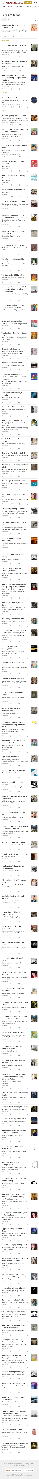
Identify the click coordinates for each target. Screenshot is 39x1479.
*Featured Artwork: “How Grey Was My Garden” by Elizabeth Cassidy (14, 1036)
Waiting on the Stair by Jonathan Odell (15, 466)
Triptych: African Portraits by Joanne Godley (14, 1179)
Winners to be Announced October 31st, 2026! (15, 101)
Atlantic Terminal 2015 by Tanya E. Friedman (14, 797)
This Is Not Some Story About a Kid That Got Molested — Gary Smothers (14, 376)
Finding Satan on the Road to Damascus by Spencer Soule (13, 1341)
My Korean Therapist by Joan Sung (13, 495)
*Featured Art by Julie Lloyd (11, 397)
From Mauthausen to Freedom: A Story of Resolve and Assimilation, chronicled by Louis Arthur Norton (15, 1413)
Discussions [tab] (16, 20)
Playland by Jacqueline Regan (13, 1372)
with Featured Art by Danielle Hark (13, 365)
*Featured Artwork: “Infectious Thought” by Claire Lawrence (15, 1387)
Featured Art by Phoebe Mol (11, 559)
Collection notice (19, 1465)
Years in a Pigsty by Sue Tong (13, 201)
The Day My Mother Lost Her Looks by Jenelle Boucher (13, 306)
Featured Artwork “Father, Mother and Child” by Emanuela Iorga (14, 1168)
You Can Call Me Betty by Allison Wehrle (14, 146)
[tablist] (11, 20)
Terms (32, 1464)
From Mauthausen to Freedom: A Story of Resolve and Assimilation (14, 1419)
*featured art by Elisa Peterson (11, 236)
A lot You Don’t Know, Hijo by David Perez (13, 1147)
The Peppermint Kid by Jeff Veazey (12, 555)
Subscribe (28, 3)
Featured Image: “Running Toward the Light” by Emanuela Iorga (14, 730)
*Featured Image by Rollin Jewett (12, 1402)
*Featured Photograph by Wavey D (13, 1291)
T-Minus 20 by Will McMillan (13, 678)
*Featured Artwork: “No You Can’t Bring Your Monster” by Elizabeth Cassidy (14, 1361)
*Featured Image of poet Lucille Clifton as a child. (14, 265)
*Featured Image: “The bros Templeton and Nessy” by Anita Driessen (14, 1234)
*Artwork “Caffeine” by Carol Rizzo (13, 277)
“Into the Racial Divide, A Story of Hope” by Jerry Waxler (15, 1259)
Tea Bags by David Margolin (13, 275)
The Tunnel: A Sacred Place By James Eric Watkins (13, 1047)
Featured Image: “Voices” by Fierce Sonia (15, 621)
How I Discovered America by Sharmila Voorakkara (13, 1326)
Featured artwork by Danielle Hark (13, 66)
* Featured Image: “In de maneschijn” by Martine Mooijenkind (15, 832)
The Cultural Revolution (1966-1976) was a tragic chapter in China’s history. (15, 205)
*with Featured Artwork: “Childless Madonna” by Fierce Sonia (13, 135)
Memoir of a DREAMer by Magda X (14, 46)
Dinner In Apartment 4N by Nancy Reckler (12, 709)
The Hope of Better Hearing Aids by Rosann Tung (15, 1214)
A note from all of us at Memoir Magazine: (12, 1082)
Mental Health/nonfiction (10, 773)
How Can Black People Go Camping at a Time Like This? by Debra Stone (14, 423)
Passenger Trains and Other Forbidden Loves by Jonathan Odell (13, 724)
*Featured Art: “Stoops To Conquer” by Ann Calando (14, 339)
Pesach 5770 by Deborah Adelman (15, 854)
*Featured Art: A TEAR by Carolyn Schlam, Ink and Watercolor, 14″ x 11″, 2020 (14, 352)
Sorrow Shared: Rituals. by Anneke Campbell (12, 913)
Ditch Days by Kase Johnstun (13, 363)
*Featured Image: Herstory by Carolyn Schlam (14, 410)
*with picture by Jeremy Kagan (11, 917)
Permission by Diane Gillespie (14, 1288)
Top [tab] (9, 20)
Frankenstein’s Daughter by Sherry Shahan (13, 867)
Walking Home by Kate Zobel (13, 1274)
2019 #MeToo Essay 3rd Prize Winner (14, 1097)
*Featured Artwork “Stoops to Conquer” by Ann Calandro (14, 698)
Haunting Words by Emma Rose (14, 1383)
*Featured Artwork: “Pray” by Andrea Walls (14, 948)
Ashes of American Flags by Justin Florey (12, 539)
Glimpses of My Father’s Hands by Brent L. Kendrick (14, 1131)
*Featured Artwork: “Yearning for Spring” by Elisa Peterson (15, 1248)
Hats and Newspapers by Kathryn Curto (11, 1163)
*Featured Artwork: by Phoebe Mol (13, 1374)
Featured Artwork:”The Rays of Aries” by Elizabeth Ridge (14, 1278)
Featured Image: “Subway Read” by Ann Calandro (14, 1202)
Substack (10, 1475)
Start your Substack (14, 1470)
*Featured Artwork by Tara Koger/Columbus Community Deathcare (15, 760)
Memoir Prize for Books (11, 98)
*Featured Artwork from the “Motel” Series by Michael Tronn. (13, 652)
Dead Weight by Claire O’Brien (14, 116)
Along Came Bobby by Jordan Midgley (13, 783)
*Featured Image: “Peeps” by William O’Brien (13, 1184)
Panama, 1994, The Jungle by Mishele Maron (13, 989)
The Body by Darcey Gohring (13, 245)
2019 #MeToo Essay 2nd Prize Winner (14, 1109)
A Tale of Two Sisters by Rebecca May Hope (15, 1094)
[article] (19, 31)
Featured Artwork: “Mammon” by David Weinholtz (14, 574)
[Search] (35, 20)
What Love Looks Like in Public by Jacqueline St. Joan (14, 742)
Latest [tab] (5, 20)
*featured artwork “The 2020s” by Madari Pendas (15, 249)
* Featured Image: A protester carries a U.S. (14, 544)
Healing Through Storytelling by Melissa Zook (14, 62)
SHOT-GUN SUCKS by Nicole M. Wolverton (14, 973)
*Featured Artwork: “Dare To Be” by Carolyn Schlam (13, 886)
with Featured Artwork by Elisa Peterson (15, 455)
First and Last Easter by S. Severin (12, 394)
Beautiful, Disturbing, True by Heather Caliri (13, 1061)
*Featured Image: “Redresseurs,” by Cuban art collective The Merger (13, 932)
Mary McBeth (14, 122)
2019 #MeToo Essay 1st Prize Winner (14, 1121)
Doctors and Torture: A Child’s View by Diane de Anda (14, 1357)
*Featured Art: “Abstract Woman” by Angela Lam (13, 151)
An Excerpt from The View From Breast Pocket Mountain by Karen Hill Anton (14, 1076)
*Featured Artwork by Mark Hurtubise (14, 1007)
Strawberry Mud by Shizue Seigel (15, 509)
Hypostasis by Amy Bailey (12, 321)
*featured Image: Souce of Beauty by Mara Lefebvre (14, 221)
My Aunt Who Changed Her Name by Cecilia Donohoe (15, 130)
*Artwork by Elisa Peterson (10, 713)
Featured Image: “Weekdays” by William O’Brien (14, 1152)
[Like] (3, 141)
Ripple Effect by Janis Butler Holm (13, 1230)
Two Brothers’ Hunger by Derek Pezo (14, 334)
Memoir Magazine (14, 34)
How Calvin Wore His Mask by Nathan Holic (13, 177)
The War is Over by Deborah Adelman (13, 693)
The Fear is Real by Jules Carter (14, 1119)
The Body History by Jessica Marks (13, 440)
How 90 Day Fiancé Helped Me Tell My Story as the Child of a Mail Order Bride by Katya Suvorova (14, 586)
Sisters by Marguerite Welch (13, 1032)
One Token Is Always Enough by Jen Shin (14, 897)
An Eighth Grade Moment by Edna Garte (13, 232)
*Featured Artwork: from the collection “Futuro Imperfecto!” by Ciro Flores (14, 682)
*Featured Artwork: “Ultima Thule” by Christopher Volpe (14, 1345)
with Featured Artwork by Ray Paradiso (14, 787)
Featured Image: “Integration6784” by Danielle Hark (14, 636)
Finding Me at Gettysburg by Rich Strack (15, 1003)
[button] (3, 6)
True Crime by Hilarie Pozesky (14, 1312)
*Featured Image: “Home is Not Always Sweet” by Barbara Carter (14, 1315)
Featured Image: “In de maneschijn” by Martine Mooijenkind (14, 1022)
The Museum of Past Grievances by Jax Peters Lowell (14, 1017)
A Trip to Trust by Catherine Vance (13, 943)
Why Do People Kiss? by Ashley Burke (14, 881)
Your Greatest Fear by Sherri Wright (13, 813)
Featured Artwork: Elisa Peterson (12, 1065)
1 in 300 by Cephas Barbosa (12, 1429)
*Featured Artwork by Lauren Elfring (13, 444)
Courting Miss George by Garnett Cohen (15, 523)
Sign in (35, 3)
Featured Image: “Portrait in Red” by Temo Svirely (13, 592)
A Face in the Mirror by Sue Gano (15, 1107)
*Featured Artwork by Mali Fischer (13, 993)
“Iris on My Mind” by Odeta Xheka (12, 604)
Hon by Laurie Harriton (11, 349)
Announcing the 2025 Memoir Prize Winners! (13, 26)
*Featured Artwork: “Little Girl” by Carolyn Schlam (12, 746)
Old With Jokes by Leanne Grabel (15, 190)
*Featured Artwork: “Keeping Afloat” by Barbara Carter (14, 978)
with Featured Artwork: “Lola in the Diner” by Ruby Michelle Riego (13, 902)
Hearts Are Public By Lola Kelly (14, 453)
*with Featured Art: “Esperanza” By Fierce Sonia (15, 311)
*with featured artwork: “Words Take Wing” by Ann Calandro (13, 802)
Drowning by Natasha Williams (14, 481)
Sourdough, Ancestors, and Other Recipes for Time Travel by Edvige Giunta (15, 289)
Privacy (27, 1464)
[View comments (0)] (11, 57)
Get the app (29, 1470)
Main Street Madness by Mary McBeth (14, 260)
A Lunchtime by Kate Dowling (13, 770)
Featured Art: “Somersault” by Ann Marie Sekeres (15, 484)
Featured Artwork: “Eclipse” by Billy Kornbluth (13, 1264)
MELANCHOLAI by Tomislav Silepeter (13, 162)
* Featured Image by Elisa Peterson (13, 817)
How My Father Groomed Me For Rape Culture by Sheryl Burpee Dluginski (14, 77)
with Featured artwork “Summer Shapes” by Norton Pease (15, 382)
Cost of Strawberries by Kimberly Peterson (11, 569)
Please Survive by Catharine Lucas (13, 663)
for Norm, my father (8, 857)
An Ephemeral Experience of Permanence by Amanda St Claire (15, 216)
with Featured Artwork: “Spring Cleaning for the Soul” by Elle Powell (15, 428)
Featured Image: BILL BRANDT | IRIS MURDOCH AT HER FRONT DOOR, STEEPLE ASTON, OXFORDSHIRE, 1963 (14, 608)
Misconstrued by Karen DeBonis (14, 407)
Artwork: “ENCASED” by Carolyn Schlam (14, 324)
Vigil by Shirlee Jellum (10, 757)
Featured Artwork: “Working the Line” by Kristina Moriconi (15, 295)
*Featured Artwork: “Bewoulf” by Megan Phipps (15, 668)
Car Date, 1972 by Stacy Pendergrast (11, 647)
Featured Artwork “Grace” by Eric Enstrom (12, 1136)
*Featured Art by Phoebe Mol (11, 963)
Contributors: (6, 166)
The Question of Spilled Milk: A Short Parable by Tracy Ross (14, 631)
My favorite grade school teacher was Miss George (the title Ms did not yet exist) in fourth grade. (14, 528)
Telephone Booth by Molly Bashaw (15, 1443)
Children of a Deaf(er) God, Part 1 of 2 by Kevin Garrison (15, 827)
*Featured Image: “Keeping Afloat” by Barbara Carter (14, 1218)
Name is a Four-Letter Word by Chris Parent (14, 1398)
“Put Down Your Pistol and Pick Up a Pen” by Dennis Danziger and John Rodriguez (14, 1196)
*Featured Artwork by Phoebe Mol (13, 1330)
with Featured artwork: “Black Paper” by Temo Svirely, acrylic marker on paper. (14, 470)
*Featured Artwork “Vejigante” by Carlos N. (15, 1433)
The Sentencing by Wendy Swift (14, 1245)
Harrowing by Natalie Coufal (13, 619)
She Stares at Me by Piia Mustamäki (11, 927)
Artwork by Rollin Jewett (9, 1051)
